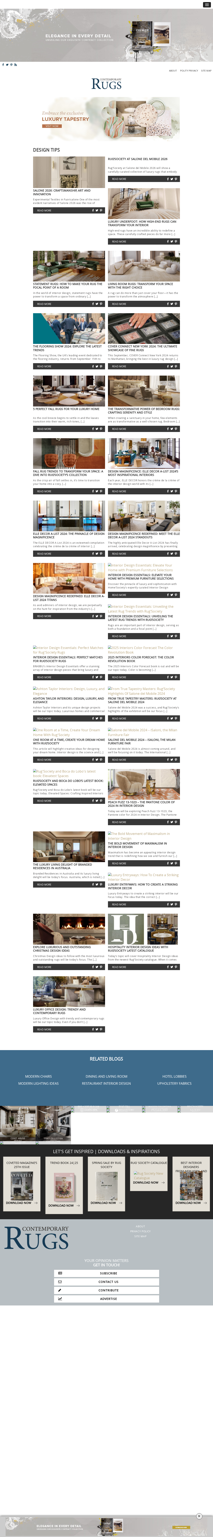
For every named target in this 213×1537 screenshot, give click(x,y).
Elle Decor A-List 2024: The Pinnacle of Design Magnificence (69, 535)
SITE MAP (206, 70)
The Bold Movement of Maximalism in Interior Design (137, 845)
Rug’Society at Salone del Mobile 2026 (137, 159)
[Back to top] (12, 1525)
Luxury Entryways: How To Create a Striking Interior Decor (143, 886)
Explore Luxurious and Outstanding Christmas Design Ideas (62, 948)
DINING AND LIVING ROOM (106, 1076)
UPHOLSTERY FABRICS (174, 1083)
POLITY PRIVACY (189, 70)
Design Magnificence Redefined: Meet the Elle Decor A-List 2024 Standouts (144, 535)
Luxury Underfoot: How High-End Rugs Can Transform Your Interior (142, 223)
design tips (46, 150)
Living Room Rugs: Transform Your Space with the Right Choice (140, 285)
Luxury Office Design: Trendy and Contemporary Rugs (59, 1011)
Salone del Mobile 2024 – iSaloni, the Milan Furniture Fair (142, 741)
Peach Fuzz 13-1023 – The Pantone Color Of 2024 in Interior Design (141, 804)
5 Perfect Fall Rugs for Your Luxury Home (66, 409)
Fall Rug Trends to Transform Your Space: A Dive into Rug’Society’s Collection (68, 473)
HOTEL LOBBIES (174, 1076)
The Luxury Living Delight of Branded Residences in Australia (62, 866)
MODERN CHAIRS (38, 1076)
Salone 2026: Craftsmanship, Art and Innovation (61, 192)
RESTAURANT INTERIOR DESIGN (106, 1083)
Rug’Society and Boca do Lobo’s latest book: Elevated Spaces (68, 782)
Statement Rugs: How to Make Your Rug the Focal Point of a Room (67, 285)
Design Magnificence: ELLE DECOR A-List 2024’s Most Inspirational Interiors (143, 473)
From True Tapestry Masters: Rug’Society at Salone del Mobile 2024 (142, 700)
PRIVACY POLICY (140, 1231)
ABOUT (173, 70)
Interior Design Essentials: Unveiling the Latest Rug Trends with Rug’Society (140, 618)
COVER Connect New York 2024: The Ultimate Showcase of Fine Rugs (142, 348)
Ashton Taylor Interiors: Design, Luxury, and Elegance (68, 700)
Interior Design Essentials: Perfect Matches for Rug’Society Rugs (68, 659)
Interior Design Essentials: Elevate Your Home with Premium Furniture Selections (141, 576)
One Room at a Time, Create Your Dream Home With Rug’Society (69, 741)
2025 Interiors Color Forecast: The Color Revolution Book (141, 659)
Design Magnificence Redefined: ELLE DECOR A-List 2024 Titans (69, 598)
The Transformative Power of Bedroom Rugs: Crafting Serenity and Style (144, 410)
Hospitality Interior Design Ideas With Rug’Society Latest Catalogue (138, 948)
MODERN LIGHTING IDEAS (38, 1083)
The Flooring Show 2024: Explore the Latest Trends (67, 348)
